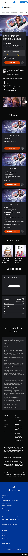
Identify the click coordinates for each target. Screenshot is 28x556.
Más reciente (5, 12)
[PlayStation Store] (7, 7)
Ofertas (21, 12)
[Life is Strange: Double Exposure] (12, 102)
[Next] (25, 101)
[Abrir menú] (2, 2)
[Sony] (24, 555)
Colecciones (14, 12)
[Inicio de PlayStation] (14, 2)
